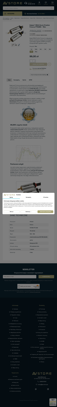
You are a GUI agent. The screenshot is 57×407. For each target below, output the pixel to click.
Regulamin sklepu (15, 315)
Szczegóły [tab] (17, 80)
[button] (39, 3)
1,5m (36, 49)
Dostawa (16, 309)
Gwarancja (15, 347)
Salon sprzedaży (16, 341)
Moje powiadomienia (16, 388)
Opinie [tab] (24, 80)
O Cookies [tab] (45, 197)
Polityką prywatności (35, 292)
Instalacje (16, 353)
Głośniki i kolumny (42, 335)
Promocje (42, 309)
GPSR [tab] (30, 80)
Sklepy (42, 323)
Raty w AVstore (16, 335)
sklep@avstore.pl (43, 384)
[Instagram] (48, 389)
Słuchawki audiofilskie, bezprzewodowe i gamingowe (42, 358)
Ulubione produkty (16, 391)
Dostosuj (28, 211)
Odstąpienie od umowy (16, 323)
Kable (42, 344)
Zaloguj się (15, 382)
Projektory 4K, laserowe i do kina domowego (42, 354)
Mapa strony (16, 367)
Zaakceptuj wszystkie (45, 211)
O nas (15, 317)
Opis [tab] (9, 80)
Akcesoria (42, 329)
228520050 (43, 381)
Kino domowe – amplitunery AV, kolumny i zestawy (42, 348)
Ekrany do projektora (42, 332)
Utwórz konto (15, 385)
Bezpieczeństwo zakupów (15, 338)
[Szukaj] (51, 8)
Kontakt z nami (16, 364)
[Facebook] (36, 389)
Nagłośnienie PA (43, 351)
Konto (15, 376)
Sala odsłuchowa (16, 350)
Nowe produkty (42, 312)
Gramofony (42, 338)
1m (31, 49)
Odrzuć (11, 211)
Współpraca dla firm (16, 332)
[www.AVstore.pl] (12, 3)
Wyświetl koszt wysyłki (38, 69)
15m (36, 51)
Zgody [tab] (11, 197)
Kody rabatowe (16, 361)
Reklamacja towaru (16, 326)
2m (40, 49)
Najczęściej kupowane (42, 315)
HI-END (42, 341)
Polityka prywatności (16, 312)
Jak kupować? (15, 344)
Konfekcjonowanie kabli (16, 356)
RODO (15, 359)
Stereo (42, 361)
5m (50, 49)
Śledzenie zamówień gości (15, 379)
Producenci (42, 326)
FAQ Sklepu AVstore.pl (15, 329)
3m (45, 49)
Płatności (16, 320)
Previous (6, 33)
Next (25, 33)
